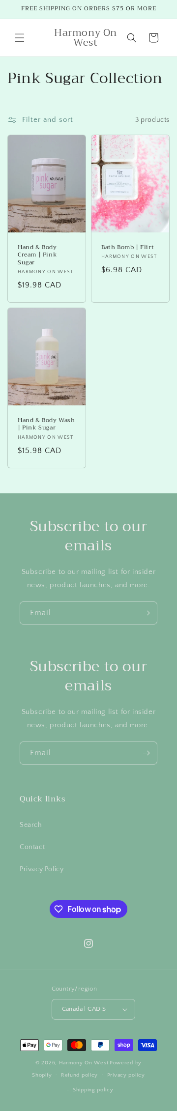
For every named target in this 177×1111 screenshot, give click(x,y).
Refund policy (79, 1075)
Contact (32, 847)
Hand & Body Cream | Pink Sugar (37, 255)
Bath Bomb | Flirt (127, 248)
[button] (19, 38)
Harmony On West (84, 1063)
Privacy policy (126, 1075)
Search (31, 825)
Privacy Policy (41, 869)
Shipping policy (93, 1090)
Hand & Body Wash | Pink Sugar (46, 424)
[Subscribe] (146, 613)
